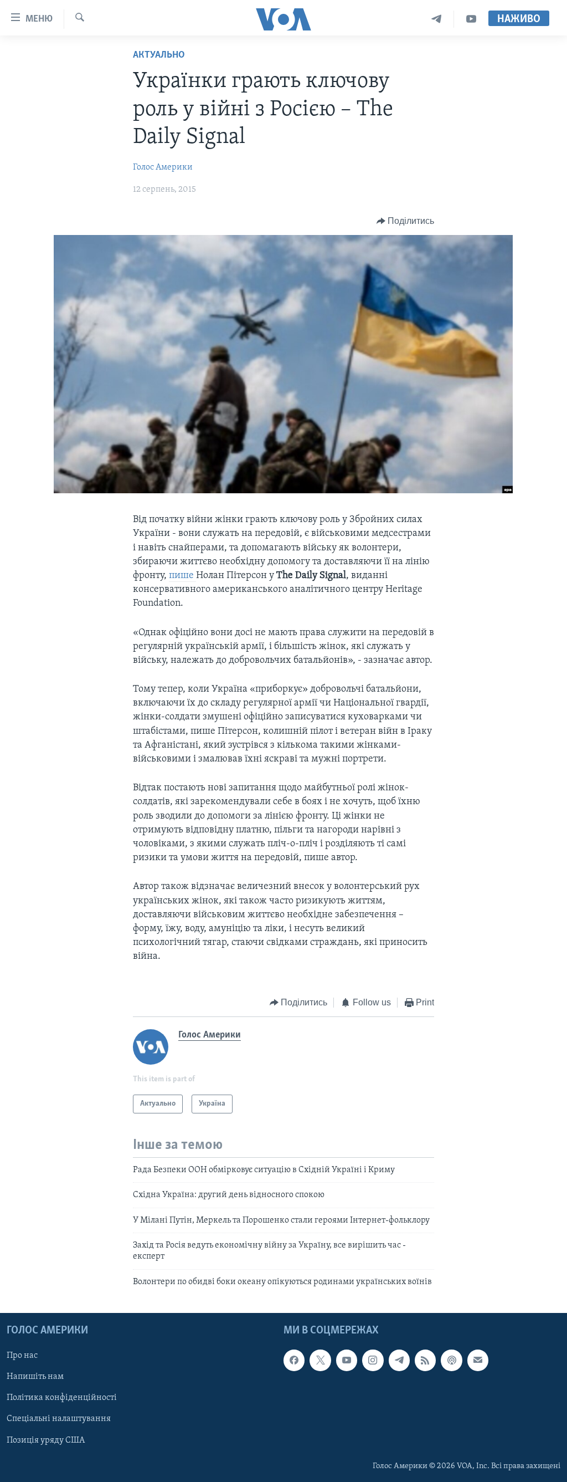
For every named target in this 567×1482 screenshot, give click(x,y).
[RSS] (425, 1360)
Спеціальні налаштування (59, 1419)
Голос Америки (163, 167)
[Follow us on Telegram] (399, 1360)
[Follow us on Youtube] (346, 1360)
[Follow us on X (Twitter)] (320, 1360)
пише (182, 576)
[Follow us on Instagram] (372, 1360)
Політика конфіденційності (62, 1398)
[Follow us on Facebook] (294, 1360)
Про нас (22, 1356)
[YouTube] (471, 19)
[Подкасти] (451, 1360)
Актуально (159, 55)
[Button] (406, 221)
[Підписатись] (477, 1360)
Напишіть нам (35, 1377)
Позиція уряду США (46, 1440)
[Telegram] (436, 19)
